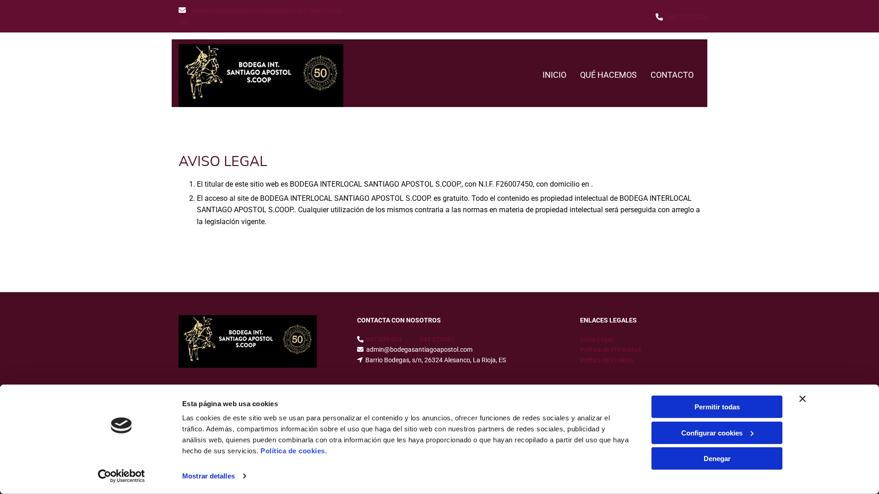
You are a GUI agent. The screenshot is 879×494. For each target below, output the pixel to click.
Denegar (717, 458)
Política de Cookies (606, 360)
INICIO (554, 75)
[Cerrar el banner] (802, 399)
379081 (443, 339)
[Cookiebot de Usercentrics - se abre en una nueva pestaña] (121, 476)
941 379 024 (687, 17)
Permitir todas (717, 407)
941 (426, 339)
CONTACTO (672, 75)
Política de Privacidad (610, 349)
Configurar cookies (712, 432)
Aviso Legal (596, 339)
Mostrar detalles (208, 476)
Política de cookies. (293, 451)
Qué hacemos (608, 75)
